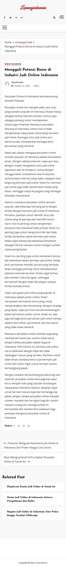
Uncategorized (13, 64)
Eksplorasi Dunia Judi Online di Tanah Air (31, 486)
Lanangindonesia (33, 8)
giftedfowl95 (17, 82)
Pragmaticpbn (41, 562)
